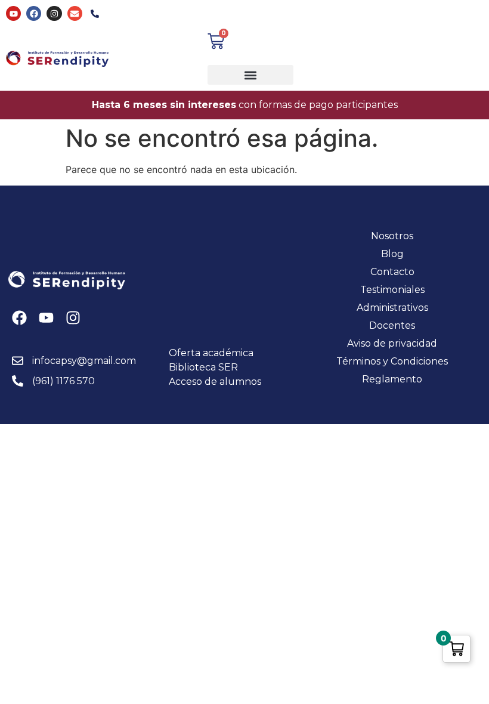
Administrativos (392, 307)
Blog (392, 254)
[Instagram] (54, 13)
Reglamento (392, 379)
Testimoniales (392, 289)
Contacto (392, 271)
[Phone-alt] (95, 13)
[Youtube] (13, 13)
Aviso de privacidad (392, 343)
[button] (250, 75)
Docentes (392, 325)
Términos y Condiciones (392, 361)
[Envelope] (74, 13)
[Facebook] (33, 13)
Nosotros (392, 236)
